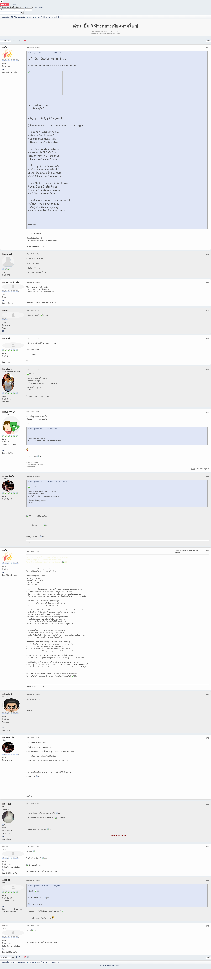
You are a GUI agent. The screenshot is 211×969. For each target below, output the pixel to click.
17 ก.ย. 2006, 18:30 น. (33, 254)
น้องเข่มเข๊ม (9, 476)
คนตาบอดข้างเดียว (12, 282)
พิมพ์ (208, 40)
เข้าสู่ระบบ (26, 7)
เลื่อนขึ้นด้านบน (5, 957)
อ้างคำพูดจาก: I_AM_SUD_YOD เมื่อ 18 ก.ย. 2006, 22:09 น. (48, 482)
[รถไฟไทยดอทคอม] (3, 906)
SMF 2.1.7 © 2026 (99, 965)
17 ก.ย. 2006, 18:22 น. (33, 47)
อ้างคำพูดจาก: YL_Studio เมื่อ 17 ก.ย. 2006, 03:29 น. (46, 53)
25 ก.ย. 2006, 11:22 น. (33, 925)
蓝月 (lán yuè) (10, 411)
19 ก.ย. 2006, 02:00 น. (33, 737)
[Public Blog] (3, 450)
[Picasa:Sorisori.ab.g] (3, 836)
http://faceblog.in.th (202, 469)
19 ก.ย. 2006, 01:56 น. (33, 694)
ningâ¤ (7, 338)
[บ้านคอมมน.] (3, 331)
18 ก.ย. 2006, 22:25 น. (33, 412)
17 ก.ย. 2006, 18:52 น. (33, 282)
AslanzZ (8, 254)
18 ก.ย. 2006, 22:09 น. (33, 369)
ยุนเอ (6, 846)
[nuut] (3, 300)
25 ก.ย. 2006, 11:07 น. (33, 846)
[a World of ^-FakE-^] (3, 870)
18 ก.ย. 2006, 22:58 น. (33, 476)
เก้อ (5, 47)
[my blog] (3, 728)
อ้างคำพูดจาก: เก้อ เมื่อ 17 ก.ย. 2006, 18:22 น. (44, 429)
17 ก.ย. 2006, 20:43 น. (33, 310)
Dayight (8, 694)
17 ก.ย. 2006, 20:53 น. (33, 338)
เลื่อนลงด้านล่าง (5, 40)
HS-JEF (7, 880)
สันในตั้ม (8, 369)
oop (6, 310)
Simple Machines (112, 965)
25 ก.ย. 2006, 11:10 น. (33, 880)
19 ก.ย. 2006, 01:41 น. (33, 551)
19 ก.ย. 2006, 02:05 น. (33, 804)
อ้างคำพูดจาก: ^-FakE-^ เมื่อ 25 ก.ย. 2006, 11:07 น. (46, 886)
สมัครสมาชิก (38, 7)
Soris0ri (8, 803)
